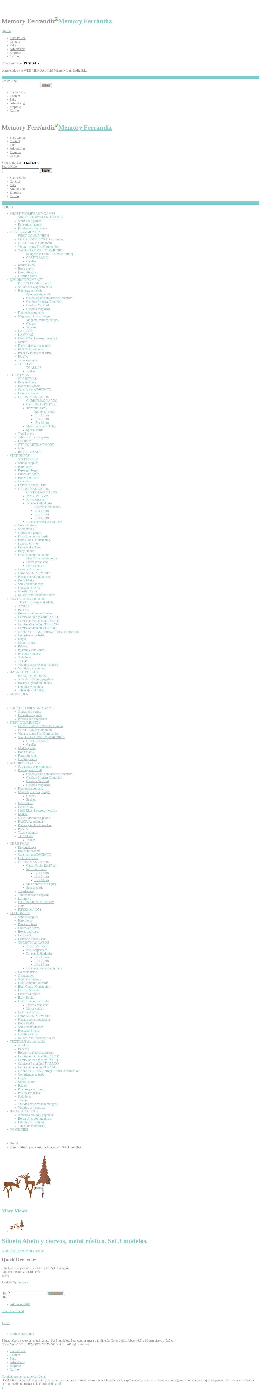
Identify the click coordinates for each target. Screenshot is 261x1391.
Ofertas (6, 31)
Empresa (15, 52)
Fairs (13, 45)
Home (14, 1143)
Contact (15, 41)
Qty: (4, 1293)
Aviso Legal (38, 1376)
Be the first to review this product (23, 1250)
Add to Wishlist (20, 1304)
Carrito (14, 56)
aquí (58, 1383)
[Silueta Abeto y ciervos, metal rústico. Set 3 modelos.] (17, 1231)
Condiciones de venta (15, 1376)
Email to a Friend (13, 1311)
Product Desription (22, 1333)
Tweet (6, 1323)
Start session (18, 38)
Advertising (17, 49)
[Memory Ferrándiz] (83, 21)
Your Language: (12, 63)
